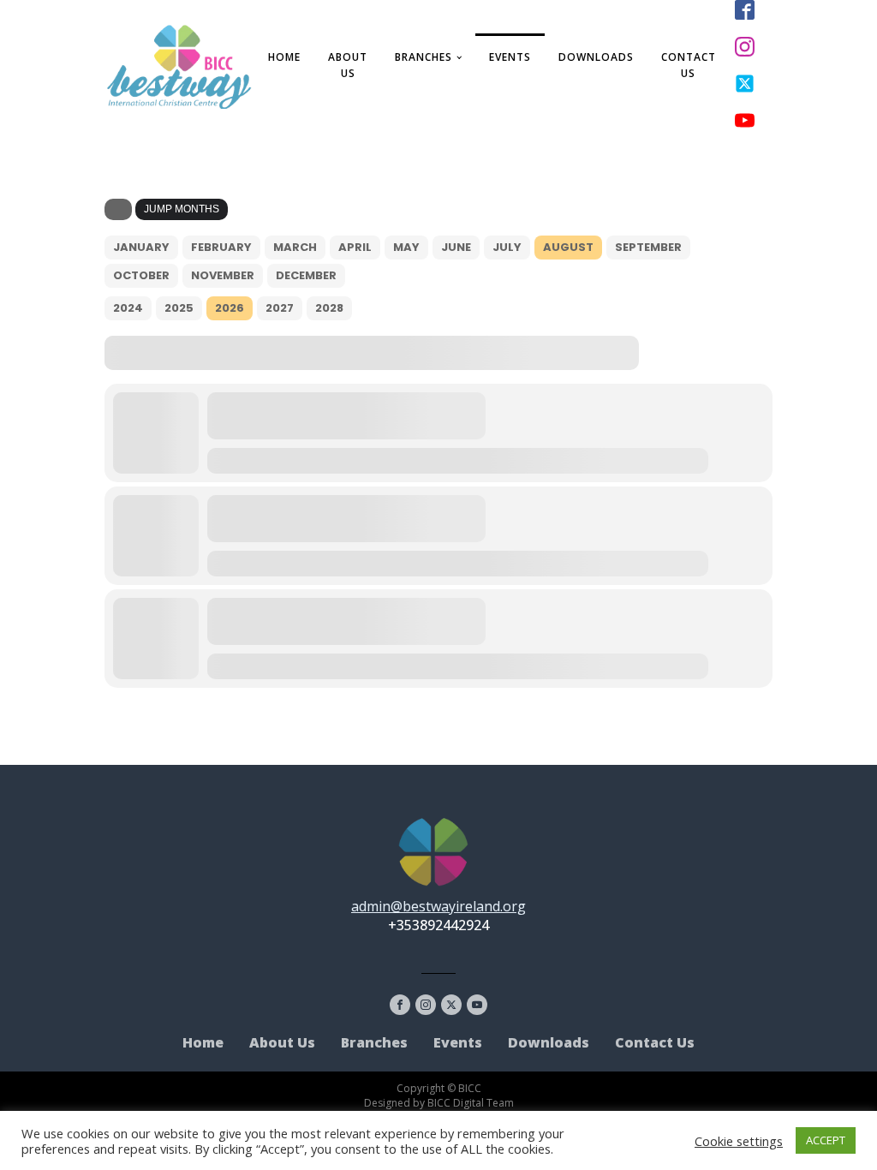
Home (284, 57)
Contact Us (688, 65)
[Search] (118, 209)
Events (510, 57)
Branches (423, 57)
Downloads (596, 57)
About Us (347, 65)
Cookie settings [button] (739, 1141)
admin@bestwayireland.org (438, 906)
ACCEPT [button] (825, 1140)
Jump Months (181, 209)
